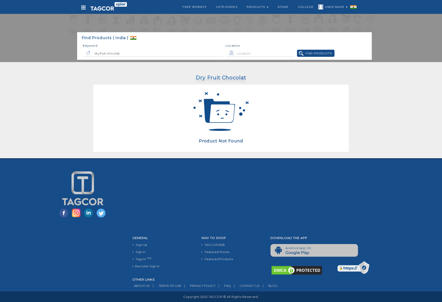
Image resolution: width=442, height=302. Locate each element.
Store (283, 7)
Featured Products (218, 259)
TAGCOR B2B (214, 245)
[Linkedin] (89, 217)
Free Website (194, 7)
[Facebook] (64, 217)
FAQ (224, 286)
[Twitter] (101, 217)
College (306, 7)
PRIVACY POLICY (199, 286)
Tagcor (142, 259)
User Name (335, 7)
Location (233, 45)
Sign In (139, 252)
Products (256, 7)
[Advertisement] (267, 199)
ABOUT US (141, 286)
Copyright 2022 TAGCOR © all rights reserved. (221, 297)
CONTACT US (247, 286)
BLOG (270, 286)
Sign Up (140, 245)
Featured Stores (216, 252)
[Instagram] (77, 217)
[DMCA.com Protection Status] (296, 270)
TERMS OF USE (167, 286)
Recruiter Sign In (147, 266)
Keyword (90, 45)
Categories (226, 7)
